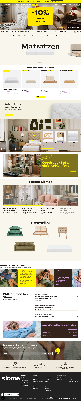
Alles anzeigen (40, 257)
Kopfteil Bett (48, 390)
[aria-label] (40, 231)
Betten (34, 386)
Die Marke (57, 4)
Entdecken (40, 62)
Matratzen (35, 377)
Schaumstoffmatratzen (38, 381)
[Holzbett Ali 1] (34, 135)
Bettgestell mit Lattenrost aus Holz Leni (68, 89)
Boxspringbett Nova (26, 89)
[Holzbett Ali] (48, 136)
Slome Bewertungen (25, 387)
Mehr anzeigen (40, 96)
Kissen (46, 384)
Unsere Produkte (17, 4)
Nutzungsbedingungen (32, 398)
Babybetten (35, 388)
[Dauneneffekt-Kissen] (73, 136)
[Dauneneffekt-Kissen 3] (32, 141)
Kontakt (70, 4)
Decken (46, 386)
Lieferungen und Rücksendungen (24, 385)
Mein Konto (71, 377)
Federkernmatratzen (37, 383)
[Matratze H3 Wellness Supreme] (12, 79)
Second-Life (25, 4)
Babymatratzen (36, 379)
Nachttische (47, 383)
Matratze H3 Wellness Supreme (10, 89)
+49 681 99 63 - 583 (71, 332)
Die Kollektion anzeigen (8, 148)
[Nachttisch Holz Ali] (60, 136)
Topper (47, 381)
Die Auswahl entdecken (49, 169)
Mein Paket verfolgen (73, 381)
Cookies (20, 398)
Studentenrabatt (60, 377)
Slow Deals (35, 4)
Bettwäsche (47, 388)
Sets (30, 4)
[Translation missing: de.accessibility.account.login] (76, 4)
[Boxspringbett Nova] (31, 79)
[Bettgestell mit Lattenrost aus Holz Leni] (69, 79)
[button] (74, 4)
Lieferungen (64, 4)
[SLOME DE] (7, 4)
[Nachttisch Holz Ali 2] (21, 144)
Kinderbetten (48, 377)
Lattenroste (47, 379)
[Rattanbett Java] (50, 79)
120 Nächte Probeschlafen (24, 380)
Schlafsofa (35, 384)
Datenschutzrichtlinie (12, 398)
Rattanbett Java (45, 89)
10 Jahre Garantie (25, 382)
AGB (24, 398)
